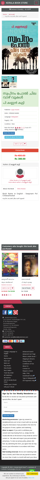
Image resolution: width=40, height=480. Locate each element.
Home (5, 14)
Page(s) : (8, 120)
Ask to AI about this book (13, 137)
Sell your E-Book (9, 387)
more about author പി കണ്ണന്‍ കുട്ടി (20, 182)
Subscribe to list (8, 415)
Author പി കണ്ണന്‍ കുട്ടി (11, 165)
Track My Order (9, 373)
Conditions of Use (28, 364)
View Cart (7, 361)
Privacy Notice (27, 361)
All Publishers (8, 375)
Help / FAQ (26, 373)
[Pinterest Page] (15, 314)
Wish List (7, 363)
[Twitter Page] (10, 314)
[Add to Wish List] (24, 143)
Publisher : (11, 110)
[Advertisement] (20, 220)
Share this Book (9, 133)
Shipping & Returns (29, 359)
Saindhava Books (26, 285)
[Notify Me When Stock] (32, 288)
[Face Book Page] (4, 314)
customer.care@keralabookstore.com (16, 337)
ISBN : (11, 113)
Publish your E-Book (10, 384)
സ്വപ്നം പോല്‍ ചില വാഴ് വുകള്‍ (19, 96)
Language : (11, 117)
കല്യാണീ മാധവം (7, 279)
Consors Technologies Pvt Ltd (10, 469)
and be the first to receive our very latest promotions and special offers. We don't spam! (19, 396)
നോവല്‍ (12, 14)
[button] (20, 10)
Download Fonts (28, 376)
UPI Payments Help (29, 381)
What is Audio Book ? (29, 356)
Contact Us (26, 368)
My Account (7, 358)
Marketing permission (11, 411)
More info (31, 477)
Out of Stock (26, 288)
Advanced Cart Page (29, 354)
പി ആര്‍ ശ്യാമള (26, 282)
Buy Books (7, 366)
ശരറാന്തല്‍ (25, 279)
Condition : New (9, 124)
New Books (7, 368)
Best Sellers (7, 370)
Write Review (21, 189)
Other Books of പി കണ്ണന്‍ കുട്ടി (20, 180)
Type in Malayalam (28, 378)
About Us (25, 366)
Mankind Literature (6, 285)
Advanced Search (28, 352)
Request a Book (28, 371)
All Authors (7, 378)
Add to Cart (18, 144)
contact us (6, 438)
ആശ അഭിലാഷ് (6, 282)
